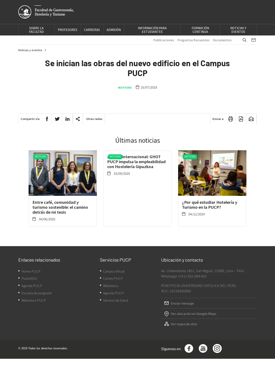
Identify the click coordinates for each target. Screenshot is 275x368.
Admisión (114, 30)
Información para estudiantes (152, 30)
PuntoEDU (29, 278)
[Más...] (78, 119)
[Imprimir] (231, 119)
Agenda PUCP (31, 285)
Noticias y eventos (238, 30)
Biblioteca (110, 285)
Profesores (67, 30)
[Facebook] (47, 119)
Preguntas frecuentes (193, 40)
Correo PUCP (113, 278)
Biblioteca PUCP (33, 300)
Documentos (222, 40)
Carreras (92, 30)
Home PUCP (30, 271)
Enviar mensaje (182, 303)
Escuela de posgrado (36, 293)
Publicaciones (163, 40)
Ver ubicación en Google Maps (193, 313)
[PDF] (241, 119)
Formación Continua (200, 30)
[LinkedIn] (67, 119)
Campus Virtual (114, 271)
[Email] (251, 119)
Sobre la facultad (36, 30)
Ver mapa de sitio (184, 324)
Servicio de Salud (115, 300)
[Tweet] (57, 119)
